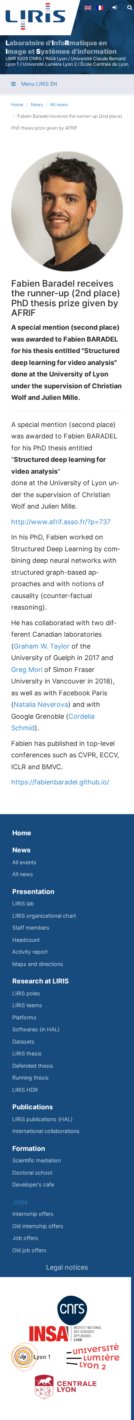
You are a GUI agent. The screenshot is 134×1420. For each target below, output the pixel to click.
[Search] (129, 7)
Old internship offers (37, 1226)
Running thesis (30, 1077)
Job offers (25, 1238)
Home (17, 104)
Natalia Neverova (41, 704)
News (37, 104)
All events (24, 862)
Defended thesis (32, 1065)
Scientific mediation (36, 1160)
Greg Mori (26, 669)
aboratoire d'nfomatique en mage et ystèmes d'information (61, 47)
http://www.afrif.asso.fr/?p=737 (61, 522)
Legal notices (67, 1267)
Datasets (23, 1041)
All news (59, 104)
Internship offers (33, 1214)
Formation (28, 1148)
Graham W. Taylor (42, 646)
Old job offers (29, 1250)
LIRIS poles (26, 993)
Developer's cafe (33, 1184)
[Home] (35, 16)
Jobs (20, 1202)
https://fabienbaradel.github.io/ (60, 782)
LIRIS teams (27, 1005)
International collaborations (46, 1131)
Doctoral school (32, 1172)
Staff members (31, 927)
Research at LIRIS (40, 981)
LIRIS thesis (27, 1053)
